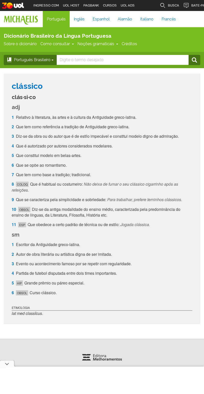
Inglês (79, 19)
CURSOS (110, 5)
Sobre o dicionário (20, 43)
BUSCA (173, 5)
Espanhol (101, 19)
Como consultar (55, 43)
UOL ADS (128, 5)
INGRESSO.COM (46, 5)
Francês (168, 19)
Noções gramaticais (95, 43)
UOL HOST (71, 5)
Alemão (125, 19)
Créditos (129, 43)
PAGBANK (91, 5)
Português (56, 19)
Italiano (146, 19)
